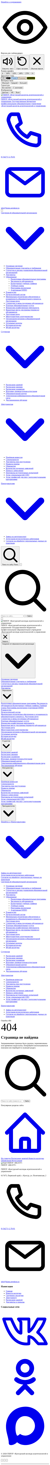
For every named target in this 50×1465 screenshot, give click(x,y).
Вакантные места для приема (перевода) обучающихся (23, 725)
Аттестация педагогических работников (22, 539)
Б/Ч (8, 78)
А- (3, 73)
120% (14, 73)
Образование (11, 277)
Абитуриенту (11, 1298)
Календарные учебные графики (24, 283)
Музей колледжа (12, 327)
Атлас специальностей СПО (17, 475)
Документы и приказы (15, 1302)
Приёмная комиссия (14, 457)
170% (27, 73)
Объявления (6, 1161)
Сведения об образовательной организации (19, 882)
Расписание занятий (14, 385)
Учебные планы (17, 286)
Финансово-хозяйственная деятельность (22, 308)
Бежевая (22, 78)
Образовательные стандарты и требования (23, 268)
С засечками (17, 88)
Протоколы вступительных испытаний (22, 473)
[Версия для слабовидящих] (21, 564)
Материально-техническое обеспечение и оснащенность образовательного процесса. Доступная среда (23, 299)
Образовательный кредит (16, 393)
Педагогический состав (15, 294)
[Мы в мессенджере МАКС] (25, 1449)
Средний (14, 83)
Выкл (18, 92)
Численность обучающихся (22, 281)
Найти (29, 616)
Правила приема (13, 464)
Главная (9, 1291)
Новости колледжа (36, 1158)
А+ (33, 73)
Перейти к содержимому (11, 2)
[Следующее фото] (7, 1460)
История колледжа (13, 325)
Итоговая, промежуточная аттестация (21, 391)
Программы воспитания (21, 288)
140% (21, 73)
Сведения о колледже (15, 1295)
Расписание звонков (14, 387)
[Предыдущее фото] (4, 1460)
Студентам (5, 952)
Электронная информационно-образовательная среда (23, 763)
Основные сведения (14, 266)
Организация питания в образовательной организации (23, 732)
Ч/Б (3, 78)
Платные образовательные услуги (20, 305)
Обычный (5, 83)
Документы (10, 275)
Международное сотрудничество (19, 316)
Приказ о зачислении (14, 471)
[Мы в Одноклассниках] (25, 1401)
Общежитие (11, 466)
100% (8, 73)
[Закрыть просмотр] (2, 1460)
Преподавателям (8, 1006)
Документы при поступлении (18, 462)
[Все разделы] (2, 210)
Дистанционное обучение (16, 400)
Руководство (11, 292)
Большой (23, 83)
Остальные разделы (14, 323)
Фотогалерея (17, 1161)
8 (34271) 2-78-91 (8, 1229)
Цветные (5, 92)
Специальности (12, 460)
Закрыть (5, 641)
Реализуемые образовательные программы (28, 279)
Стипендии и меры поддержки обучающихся (24, 303)
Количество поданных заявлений (19, 468)
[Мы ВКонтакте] (25, 1352)
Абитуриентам (7, 975)
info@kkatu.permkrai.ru (10, 1282)
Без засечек (6, 88)
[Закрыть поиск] (25, 616)
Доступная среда (13, 314)
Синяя (14, 78)
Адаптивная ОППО (19, 290)
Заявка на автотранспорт (16, 537)
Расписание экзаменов (15, 389)
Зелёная (31, 78)
